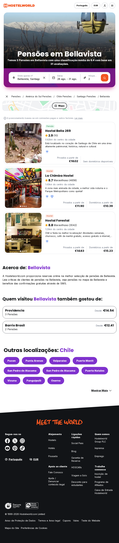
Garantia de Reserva (77, 459)
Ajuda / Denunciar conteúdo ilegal (56, 481)
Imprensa (99, 448)
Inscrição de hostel (101, 475)
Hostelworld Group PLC (101, 440)
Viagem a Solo (79, 475)
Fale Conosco (55, 472)
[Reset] (44, 77)
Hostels (52, 440)
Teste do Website (90, 520)
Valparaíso (59, 360)
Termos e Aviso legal (49, 520)
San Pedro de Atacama (21, 370)
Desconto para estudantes (79, 483)
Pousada (52, 456)
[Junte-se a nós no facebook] (7, 440)
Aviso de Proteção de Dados (20, 520)
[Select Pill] (105, 5)
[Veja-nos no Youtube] (7, 448)
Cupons (67, 520)
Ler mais (79, 118)
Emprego (99, 456)
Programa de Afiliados (101, 483)
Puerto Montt (84, 360)
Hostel (49, 171)
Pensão (50, 126)
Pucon (11, 360)
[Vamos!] (104, 77)
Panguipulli (33, 380)
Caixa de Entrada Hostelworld (104, 491)
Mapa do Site (12, 528)
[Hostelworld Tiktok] (22, 448)
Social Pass (77, 443)
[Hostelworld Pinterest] (14, 448)
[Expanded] (7, 96)
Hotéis (51, 448)
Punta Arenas (34, 360)
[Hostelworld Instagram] (22, 440)
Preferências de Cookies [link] (34, 528)
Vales (76, 520)
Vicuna (12, 380)
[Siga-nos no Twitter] (14, 440)
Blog (73, 451)
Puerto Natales (94, 370)
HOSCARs (76, 467)
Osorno (55, 380)
